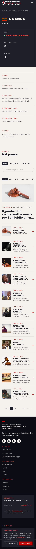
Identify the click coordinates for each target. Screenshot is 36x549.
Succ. (29, 408)
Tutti (5, 179)
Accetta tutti (25, 543)
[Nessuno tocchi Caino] (11, 3)
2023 (27, 179)
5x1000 (4, 475)
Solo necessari (10, 543)
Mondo (20, 11)
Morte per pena (14, 163)
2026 (10, 179)
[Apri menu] (32, 3)
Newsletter (6, 486)
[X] (4, 441)
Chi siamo (5, 483)
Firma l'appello (7, 464)
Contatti (4, 490)
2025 (16, 179)
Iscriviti (4, 468)
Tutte (5, 163)
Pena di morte (26, 163)
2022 (33, 179)
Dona (3, 471)
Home (3, 11)
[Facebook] (14, 441)
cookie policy (20, 537)
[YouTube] (9, 441)
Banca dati (12, 11)
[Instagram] (19, 441)
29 (23, 408)
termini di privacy (17, 511)
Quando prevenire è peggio (11, 457)
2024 (22, 179)
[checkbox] (5, 510)
